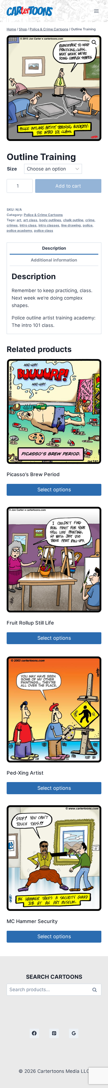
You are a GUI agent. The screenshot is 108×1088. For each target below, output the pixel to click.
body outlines (50, 220)
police (87, 225)
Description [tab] (54, 248)
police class (43, 230)
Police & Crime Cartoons (43, 215)
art (19, 220)
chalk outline (73, 220)
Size (12, 169)
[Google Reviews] (73, 1033)
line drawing (71, 225)
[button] (94, 42)
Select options (54, 489)
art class (30, 220)
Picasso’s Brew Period (33, 474)
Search (96, 990)
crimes (12, 225)
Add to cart (68, 186)
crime (89, 220)
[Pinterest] (54, 1033)
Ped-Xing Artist (25, 773)
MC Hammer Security (32, 921)
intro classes (48, 225)
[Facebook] (34, 1033)
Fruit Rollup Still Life (30, 623)
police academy (19, 230)
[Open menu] (96, 11)
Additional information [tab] (54, 260)
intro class (28, 225)
